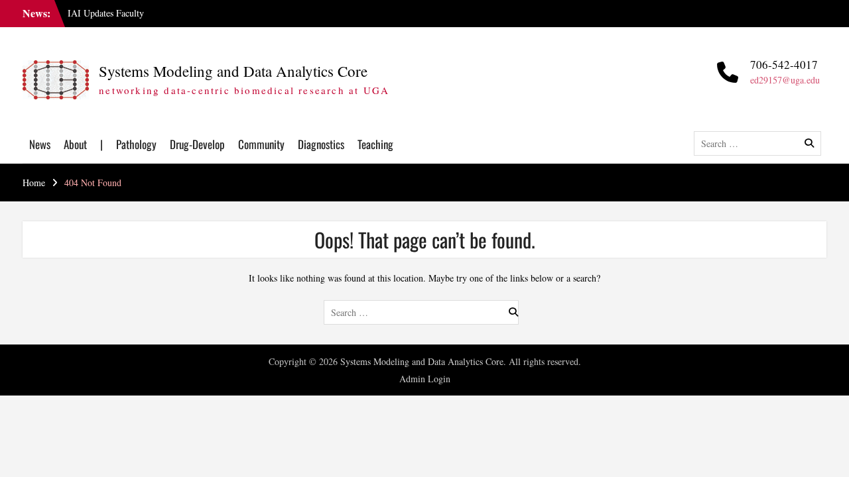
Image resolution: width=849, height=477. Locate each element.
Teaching (375, 144)
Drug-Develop (197, 144)
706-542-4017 (784, 64)
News (39, 144)
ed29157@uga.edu (785, 80)
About (75, 144)
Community (261, 144)
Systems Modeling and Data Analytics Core (233, 71)
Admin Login (424, 378)
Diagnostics (321, 144)
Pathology (136, 144)
